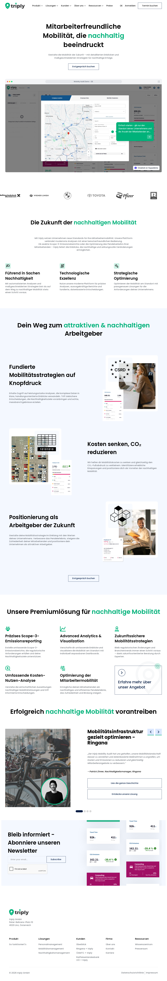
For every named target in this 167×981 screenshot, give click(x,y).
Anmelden (130, 5)
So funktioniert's (17, 944)
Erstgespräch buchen (83, 66)
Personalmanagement (50, 944)
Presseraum (141, 948)
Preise (109, 5)
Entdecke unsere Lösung (124, 794)
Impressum (152, 972)
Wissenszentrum (144, 944)
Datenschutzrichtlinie (132, 972)
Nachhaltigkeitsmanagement (54, 952)
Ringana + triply (84, 948)
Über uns (110, 944)
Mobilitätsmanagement (51, 948)
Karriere (110, 952)
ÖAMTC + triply (84, 952)
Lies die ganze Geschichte (124, 783)
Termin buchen (150, 5)
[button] (37, 5)
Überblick (81, 944)
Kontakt (110, 948)
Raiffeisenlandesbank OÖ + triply (87, 959)
